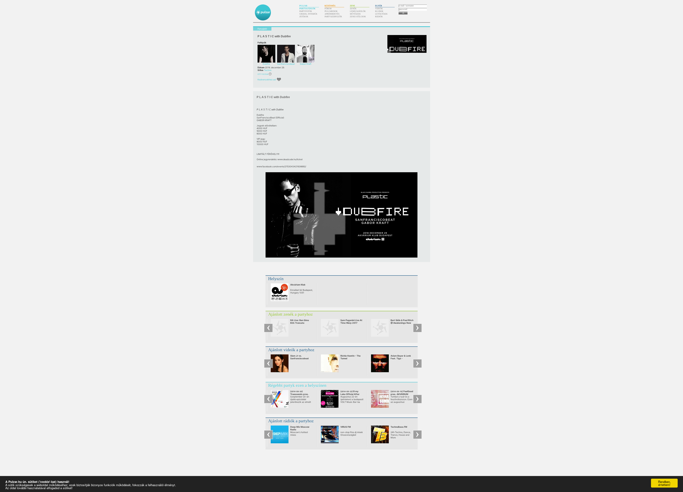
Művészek (355, 14)
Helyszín (276, 278)
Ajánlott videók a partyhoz (291, 349)
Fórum (328, 8)
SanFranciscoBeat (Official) (270, 117)
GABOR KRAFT (264, 120)
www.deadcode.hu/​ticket (290, 159)
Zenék (353, 8)
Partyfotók (305, 11)
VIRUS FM (345, 427)
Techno (267, 70)
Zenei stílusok (358, 16)
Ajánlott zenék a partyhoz (290, 314)
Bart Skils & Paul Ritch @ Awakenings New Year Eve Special (402, 323)
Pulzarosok (331, 11)
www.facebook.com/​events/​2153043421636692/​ (281, 166)
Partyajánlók (307, 8)
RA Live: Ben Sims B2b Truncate (299, 321)
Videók (379, 8)
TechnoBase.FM (399, 427)
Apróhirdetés (332, 14)
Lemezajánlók (358, 11)
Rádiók (379, 16)
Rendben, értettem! (664, 483)
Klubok (379, 11)
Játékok (303, 16)
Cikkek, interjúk (308, 14)
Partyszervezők (333, 16)
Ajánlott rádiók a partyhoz (291, 421)
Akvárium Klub (297, 284)
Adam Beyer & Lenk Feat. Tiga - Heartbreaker (401, 358)
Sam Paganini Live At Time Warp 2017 (351, 321)
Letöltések (381, 14)
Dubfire (260, 115)
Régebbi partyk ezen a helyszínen (297, 385)
